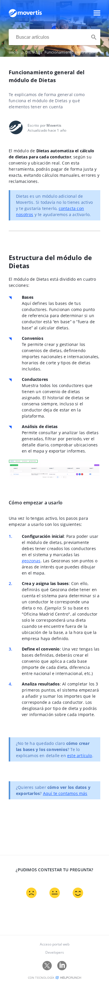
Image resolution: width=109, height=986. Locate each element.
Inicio (16, 52)
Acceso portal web (54, 944)
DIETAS (34, 52)
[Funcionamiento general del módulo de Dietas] (25, 16)
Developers (54, 952)
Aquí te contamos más (65, 793)
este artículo (79, 755)
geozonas (31, 560)
